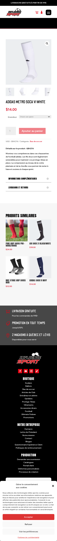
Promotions (28, 417)
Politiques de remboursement (28, 448)
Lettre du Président (28, 432)
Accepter (28, 517)
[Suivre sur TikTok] (37, 371)
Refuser (28, 524)
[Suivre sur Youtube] (26, 371)
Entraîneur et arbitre (28, 395)
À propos (28, 429)
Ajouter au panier (32, 131)
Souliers (28, 383)
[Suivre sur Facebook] (20, 371)
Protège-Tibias (28, 402)
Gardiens (28, 398)
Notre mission (28, 435)
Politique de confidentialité (28, 537)
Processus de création (28, 472)
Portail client (28, 465)
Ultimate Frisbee (28, 414)
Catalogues (28, 462)
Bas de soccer (36, 141)
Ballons (28, 386)
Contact (28, 438)
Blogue (28, 441)
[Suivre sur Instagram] (31, 371)
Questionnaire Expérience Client (28, 445)
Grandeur (12, 117)
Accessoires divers (28, 408)
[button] (53, 486)
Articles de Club (28, 392)
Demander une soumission (28, 459)
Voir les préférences (28, 531)
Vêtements (28, 405)
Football (28, 411)
